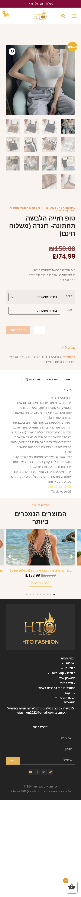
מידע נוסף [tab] (52, 379)
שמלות (70, 663)
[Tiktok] (50, 772)
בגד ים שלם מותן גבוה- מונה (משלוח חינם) (41, 570)
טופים (49, 362)
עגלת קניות (67, 683)
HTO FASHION (51, 207)
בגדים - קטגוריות (29, 357)
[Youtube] (31, 772)
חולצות (59, 362)
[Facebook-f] (37, 772)
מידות (69, 296)
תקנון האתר (67, 697)
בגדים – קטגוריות (63, 673)
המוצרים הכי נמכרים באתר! (56, 688)
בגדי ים (70, 668)
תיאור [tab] (66, 379)
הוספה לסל (17, 330)
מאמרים (69, 702)
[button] (74, 16)
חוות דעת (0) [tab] (32, 379)
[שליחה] (13, 761)
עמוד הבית (69, 207)
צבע (70, 309)
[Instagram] (44, 772)
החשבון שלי (67, 678)
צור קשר (69, 692)
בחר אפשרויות (40, 583)
